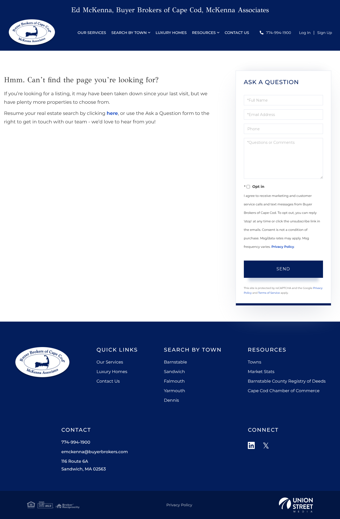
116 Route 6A (83, 465)
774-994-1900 (278, 32)
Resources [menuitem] (204, 32)
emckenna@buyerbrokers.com (94, 452)
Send (283, 268)
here (112, 113)
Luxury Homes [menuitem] (171, 32)
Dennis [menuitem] (171, 400)
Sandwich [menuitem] (174, 371)
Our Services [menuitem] (92, 32)
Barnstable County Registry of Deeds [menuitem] (287, 381)
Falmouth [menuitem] (174, 381)
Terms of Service (269, 293)
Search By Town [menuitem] (129, 32)
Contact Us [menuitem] (237, 32)
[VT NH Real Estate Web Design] (296, 505)
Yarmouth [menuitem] (174, 390)
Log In (305, 32)
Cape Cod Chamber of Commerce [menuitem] (284, 390)
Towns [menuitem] (254, 362)
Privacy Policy (282, 247)
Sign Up (324, 32)
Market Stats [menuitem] (261, 371)
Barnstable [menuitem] (175, 362)
